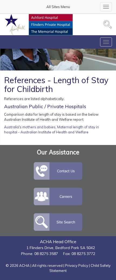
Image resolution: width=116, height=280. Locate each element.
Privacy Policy (76, 265)
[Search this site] (107, 24)
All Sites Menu (58, 7)
